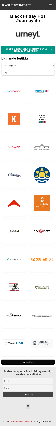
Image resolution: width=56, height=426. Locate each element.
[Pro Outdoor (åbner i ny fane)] (14, 315)
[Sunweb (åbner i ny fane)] (14, 147)
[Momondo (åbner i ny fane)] (14, 91)
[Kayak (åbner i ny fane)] (14, 119)
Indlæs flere (28, 362)
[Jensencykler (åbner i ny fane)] (14, 287)
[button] (50, 5)
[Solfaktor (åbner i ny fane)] (42, 259)
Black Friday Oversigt (16, 5)
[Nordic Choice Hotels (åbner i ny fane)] (42, 119)
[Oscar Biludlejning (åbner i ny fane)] (42, 203)
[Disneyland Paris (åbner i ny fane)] (14, 175)
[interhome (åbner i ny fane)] (42, 91)
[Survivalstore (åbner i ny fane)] (42, 287)
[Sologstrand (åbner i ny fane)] (42, 175)
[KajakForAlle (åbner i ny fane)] (14, 343)
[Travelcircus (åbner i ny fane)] (14, 259)
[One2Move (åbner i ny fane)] (42, 231)
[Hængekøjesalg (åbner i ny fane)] (42, 315)
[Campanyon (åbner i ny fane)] (14, 203)
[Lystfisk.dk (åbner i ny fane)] (14, 231)
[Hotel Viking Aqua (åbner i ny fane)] (42, 147)
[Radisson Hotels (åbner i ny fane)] (42, 343)
